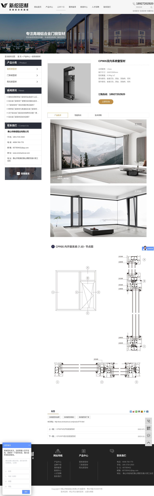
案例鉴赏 (72, 7)
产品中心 (49, 7)
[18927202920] (148, 421)
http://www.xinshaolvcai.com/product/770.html (69, 422)
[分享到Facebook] (147, 412)
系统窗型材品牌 (54, 417)
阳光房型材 (12, 82)
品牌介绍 (60, 7)
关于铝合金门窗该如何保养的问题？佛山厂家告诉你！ (24, 113)
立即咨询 (106, 102)
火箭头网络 (89, 492)
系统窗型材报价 (69, 417)
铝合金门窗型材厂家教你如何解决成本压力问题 (24, 101)
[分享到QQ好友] (139, 412)
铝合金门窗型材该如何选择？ (19, 117)
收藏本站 (150, 11)
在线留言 (136, 11)
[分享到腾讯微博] (145, 412)
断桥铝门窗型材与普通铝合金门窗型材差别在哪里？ (24, 109)
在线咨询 (143, 11)
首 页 (19, 56)
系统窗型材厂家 (84, 417)
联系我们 (107, 7)
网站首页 (37, 7)
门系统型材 (12, 75)
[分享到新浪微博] (134, 412)
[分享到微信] (136, 412)
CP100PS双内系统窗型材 (66, 436)
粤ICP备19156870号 (94, 489)
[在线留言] (148, 435)
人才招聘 (95, 7)
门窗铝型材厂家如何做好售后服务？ (21, 105)
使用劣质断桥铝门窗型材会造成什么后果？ (24, 97)
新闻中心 (84, 7)
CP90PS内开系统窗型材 (65, 429)
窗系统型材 (36, 56)
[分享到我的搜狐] (142, 412)
